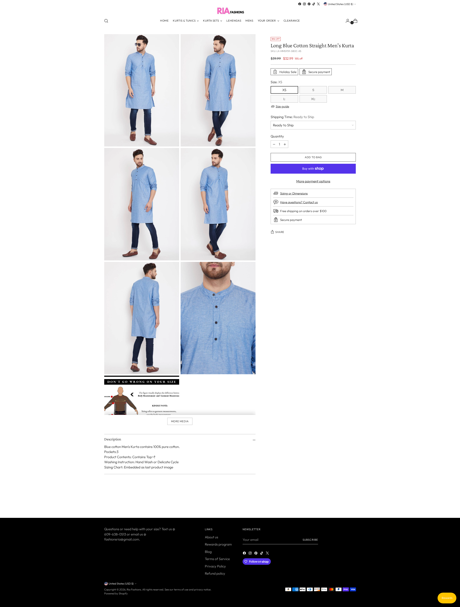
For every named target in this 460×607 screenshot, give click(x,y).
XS (284, 90)
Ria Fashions (134, 589)
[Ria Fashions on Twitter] (318, 4)
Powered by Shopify (116, 593)
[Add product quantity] (274, 144)
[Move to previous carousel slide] (344, 506)
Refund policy (215, 573)
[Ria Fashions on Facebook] (299, 4)
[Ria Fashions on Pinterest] (309, 4)
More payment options (313, 181)
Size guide (282, 106)
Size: (276, 82)
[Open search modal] (106, 20)
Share (279, 232)
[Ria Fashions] (230, 10)
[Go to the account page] (346, 20)
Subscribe (310, 539)
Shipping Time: (292, 117)
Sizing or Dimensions (294, 193)
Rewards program (218, 544)
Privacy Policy (215, 566)
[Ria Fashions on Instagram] (304, 4)
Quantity (277, 136)
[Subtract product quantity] (285, 144)
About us (211, 537)
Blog (208, 551)
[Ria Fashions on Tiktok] (313, 4)
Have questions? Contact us (299, 202)
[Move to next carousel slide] (353, 505)
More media (180, 421)
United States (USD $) (340, 4)
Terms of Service (217, 559)
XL (313, 99)
